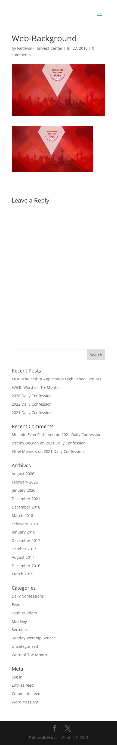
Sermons (20, 629)
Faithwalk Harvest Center (40, 48)
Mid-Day (19, 621)
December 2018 (26, 507)
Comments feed (26, 693)
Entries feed (23, 685)
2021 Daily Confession (32, 412)
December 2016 (26, 565)
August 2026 (23, 473)
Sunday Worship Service (34, 637)
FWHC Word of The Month (35, 387)
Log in (17, 677)
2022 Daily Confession (32, 404)
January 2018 (23, 532)
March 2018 (22, 515)
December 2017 (26, 540)
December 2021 (26, 498)
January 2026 (23, 490)
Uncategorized (25, 646)
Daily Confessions (28, 596)
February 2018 (25, 523)
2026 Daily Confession (32, 395)
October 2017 (24, 548)
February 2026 (25, 482)
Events (18, 604)
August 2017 (23, 557)
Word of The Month (29, 654)
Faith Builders (24, 612)
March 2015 (22, 573)
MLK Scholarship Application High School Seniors (56, 378)
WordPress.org (25, 702)
